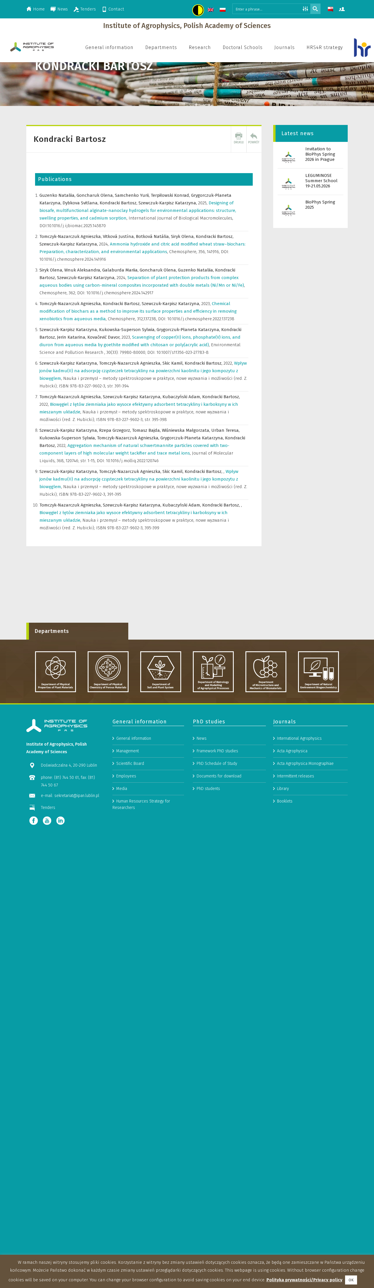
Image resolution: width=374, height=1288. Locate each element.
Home (39, 9)
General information (133, 738)
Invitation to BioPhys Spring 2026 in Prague (320, 154)
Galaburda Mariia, (121, 270)
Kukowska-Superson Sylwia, (128, 329)
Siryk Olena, (183, 236)
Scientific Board (130, 763)
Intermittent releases (295, 776)
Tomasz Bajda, (147, 430)
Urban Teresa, (225, 430)
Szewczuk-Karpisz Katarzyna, (168, 203)
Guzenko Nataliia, (58, 195)
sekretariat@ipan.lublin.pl (76, 795)
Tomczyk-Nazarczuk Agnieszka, (71, 236)
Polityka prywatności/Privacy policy (304, 1279)
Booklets (284, 801)
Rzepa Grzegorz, (115, 430)
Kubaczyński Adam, (182, 396)
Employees (126, 776)
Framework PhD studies (217, 751)
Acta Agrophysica (292, 751)
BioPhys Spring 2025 (320, 204)
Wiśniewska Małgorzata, (186, 430)
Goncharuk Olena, (96, 195)
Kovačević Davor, (104, 337)
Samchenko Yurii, (133, 195)
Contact (116, 9)
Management (127, 751)
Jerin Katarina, (72, 337)
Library (283, 788)
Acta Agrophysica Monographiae (305, 763)
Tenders (88, 9)
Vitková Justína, (119, 236)
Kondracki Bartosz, (119, 203)
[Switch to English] (211, 10)
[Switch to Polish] (223, 10)
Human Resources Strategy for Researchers (141, 804)
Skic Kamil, (173, 363)
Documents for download (219, 776)
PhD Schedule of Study (217, 763)
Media (121, 788)
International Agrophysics (299, 738)
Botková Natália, (153, 236)
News (62, 9)
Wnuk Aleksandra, (83, 270)
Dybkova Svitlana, (81, 203)
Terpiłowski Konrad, (171, 195)
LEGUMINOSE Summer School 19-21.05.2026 (321, 181)
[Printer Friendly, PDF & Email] (238, 139)
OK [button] (351, 1280)
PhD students (208, 788)
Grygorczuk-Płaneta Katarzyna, (189, 329)
